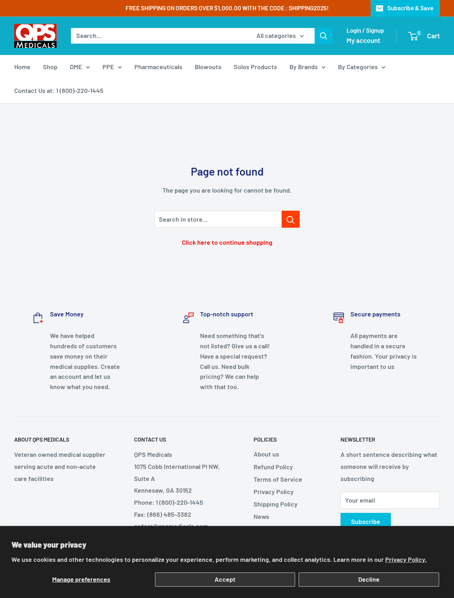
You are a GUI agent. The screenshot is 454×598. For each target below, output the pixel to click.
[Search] (323, 36)
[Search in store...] (291, 219)
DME (76, 67)
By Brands (303, 67)
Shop (50, 67)
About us (266, 454)
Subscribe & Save (410, 7)
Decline (369, 579)
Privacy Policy (274, 491)
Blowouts (208, 67)
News (261, 516)
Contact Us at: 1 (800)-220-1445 (59, 90)
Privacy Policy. (406, 559)
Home (22, 67)
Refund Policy (273, 467)
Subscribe (365, 521)
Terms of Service (278, 479)
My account (363, 40)
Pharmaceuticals (158, 67)
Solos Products (255, 67)
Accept (225, 579)
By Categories (358, 67)
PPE (108, 67)
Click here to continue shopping (227, 242)
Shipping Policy (276, 504)
